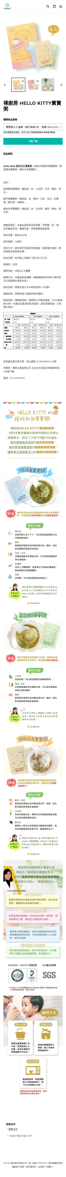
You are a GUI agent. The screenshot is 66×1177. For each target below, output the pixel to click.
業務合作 (13, 1129)
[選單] (61, 6)
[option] (18, 84)
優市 (14, 1167)
